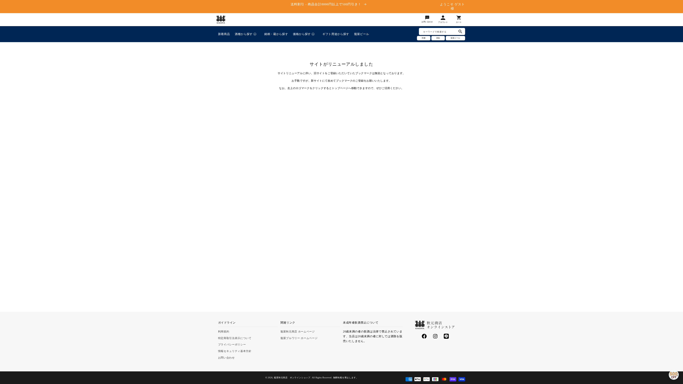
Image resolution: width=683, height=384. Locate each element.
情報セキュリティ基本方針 (235, 351)
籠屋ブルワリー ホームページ (299, 338)
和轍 (423, 38)
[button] (247, 34)
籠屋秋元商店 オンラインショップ (292, 378)
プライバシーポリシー (232, 344)
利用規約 (223, 331)
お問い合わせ (226, 357)
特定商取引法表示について (235, 338)
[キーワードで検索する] (460, 31)
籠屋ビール (455, 38)
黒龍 (438, 38)
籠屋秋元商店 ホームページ (297, 331)
